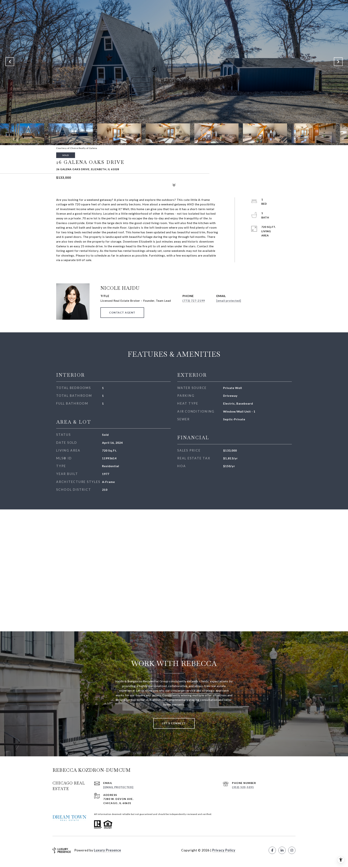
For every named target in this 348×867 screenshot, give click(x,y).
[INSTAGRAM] (291, 850)
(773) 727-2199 (194, 300)
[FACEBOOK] (272, 850)
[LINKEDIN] (282, 850)
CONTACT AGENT (122, 312)
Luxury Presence (107, 850)
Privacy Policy (223, 850)
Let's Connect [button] (174, 723)
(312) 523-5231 (243, 787)
